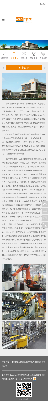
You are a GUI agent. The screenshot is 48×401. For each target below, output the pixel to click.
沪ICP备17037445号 (24, 379)
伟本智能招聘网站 (18, 362)
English (43, 4)
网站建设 (5, 379)
